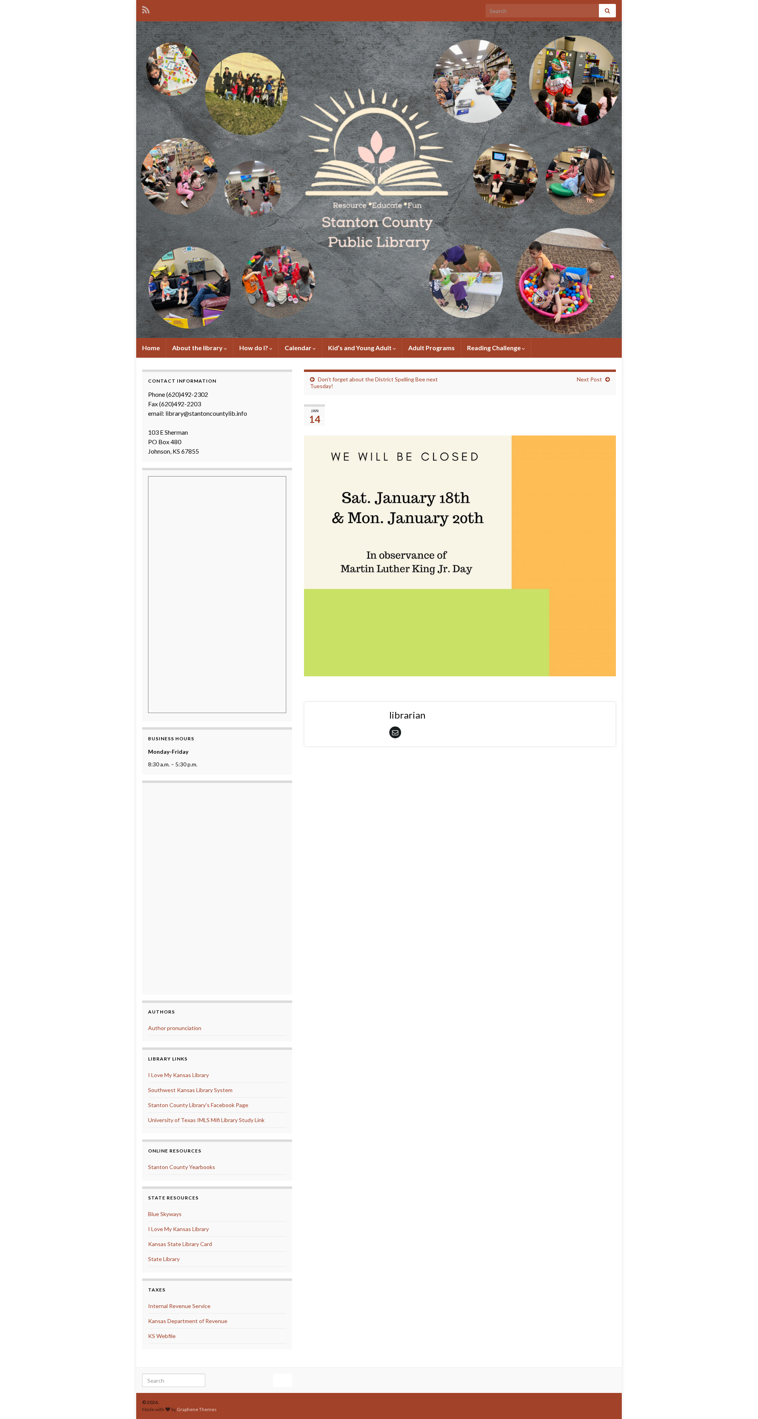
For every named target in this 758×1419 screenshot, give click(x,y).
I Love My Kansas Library (178, 1075)
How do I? (254, 347)
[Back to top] (740, 1401)
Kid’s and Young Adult (360, 347)
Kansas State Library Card (180, 1244)
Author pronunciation (174, 1028)
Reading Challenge (494, 347)
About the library (198, 347)
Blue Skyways (165, 1214)
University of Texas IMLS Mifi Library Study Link (206, 1120)
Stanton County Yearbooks (181, 1167)
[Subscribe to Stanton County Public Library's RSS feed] (146, 8)
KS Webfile (162, 1336)
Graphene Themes (197, 1409)
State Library (164, 1259)
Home (151, 347)
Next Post (589, 379)
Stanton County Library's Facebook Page (198, 1105)
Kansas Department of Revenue (187, 1321)
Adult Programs (431, 347)
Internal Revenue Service (179, 1306)
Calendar (299, 347)
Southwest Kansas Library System (190, 1090)
